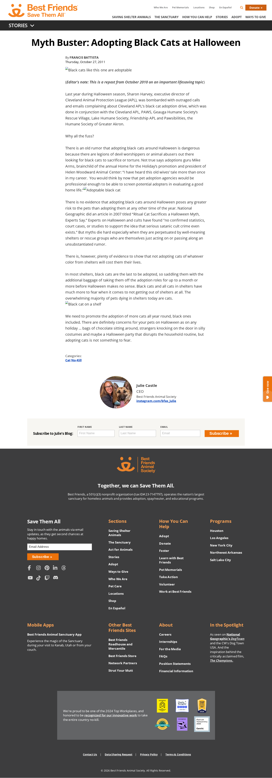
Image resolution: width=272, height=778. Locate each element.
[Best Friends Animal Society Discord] (56, 578)
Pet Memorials (180, 7)
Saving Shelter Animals (131, 17)
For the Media (170, 649)
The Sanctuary (167, 17)
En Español (225, 7)
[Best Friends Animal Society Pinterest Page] (48, 568)
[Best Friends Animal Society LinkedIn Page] (56, 568)
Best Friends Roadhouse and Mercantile (120, 644)
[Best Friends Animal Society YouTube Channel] (31, 578)
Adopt (236, 17)
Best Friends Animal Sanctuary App (54, 634)
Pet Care (115, 586)
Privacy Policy (149, 754)
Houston (216, 531)
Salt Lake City (220, 560)
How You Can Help (197, 17)
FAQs (163, 656)
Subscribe (219, 433)
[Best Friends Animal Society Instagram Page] (39, 568)
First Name (85, 426)
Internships (168, 641)
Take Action (168, 577)
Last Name (125, 426)
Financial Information (176, 671)
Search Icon (244, 8)
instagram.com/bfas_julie (156, 401)
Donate (254, 7)
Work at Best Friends (175, 591)
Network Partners (122, 663)
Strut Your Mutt (120, 670)
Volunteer (167, 584)
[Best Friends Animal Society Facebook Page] (31, 568)
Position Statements (175, 663)
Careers (165, 634)
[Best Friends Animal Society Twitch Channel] (48, 578)
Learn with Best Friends (171, 560)
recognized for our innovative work (110, 715)
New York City (221, 545)
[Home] (43, 10)
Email (164, 426)
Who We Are (161, 7)
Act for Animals (120, 549)
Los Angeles (219, 538)
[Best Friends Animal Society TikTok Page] (39, 578)
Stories (222, 17)
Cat (67, 360)
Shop (212, 7)
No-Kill (76, 360)
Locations (198, 7)
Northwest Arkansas (226, 552)
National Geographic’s (227, 636)
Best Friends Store (122, 656)
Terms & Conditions (178, 754)
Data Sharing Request (118, 754)
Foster (164, 551)
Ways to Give (118, 571)
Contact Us (90, 754)
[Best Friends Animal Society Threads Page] (65, 568)
